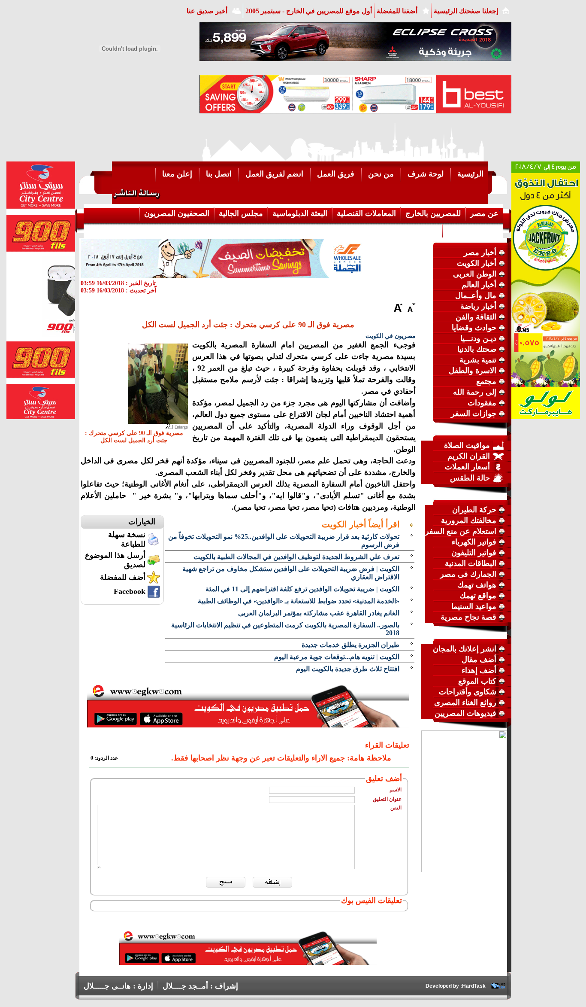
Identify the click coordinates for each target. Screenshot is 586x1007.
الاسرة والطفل (472, 370)
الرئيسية (470, 174)
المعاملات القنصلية (366, 213)
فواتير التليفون (473, 552)
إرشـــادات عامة (472, 229)
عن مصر (484, 213)
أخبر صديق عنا (207, 11)
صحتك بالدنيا (476, 349)
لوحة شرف (426, 174)
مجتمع (486, 381)
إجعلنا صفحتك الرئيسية (466, 11)
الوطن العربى (474, 274)
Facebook (129, 591)
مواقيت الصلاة (467, 445)
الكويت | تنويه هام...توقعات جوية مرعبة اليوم (336, 656)
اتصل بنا (219, 174)
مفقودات (482, 403)
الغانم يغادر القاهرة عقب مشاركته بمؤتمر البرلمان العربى (318, 613)
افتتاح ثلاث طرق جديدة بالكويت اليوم (347, 668)
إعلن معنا (177, 174)
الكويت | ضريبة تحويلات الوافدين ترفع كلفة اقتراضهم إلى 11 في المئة (302, 589)
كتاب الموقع (477, 681)
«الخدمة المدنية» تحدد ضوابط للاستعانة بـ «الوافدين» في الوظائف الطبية (298, 601)
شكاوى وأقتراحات (467, 692)
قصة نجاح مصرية (468, 617)
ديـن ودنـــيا (478, 338)
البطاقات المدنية (470, 563)
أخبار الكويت (476, 263)
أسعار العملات (467, 466)
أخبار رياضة (478, 306)
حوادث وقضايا (474, 327)
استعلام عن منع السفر (460, 531)
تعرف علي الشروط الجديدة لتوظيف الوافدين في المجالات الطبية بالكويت (296, 556)
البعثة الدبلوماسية (299, 213)
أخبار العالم (479, 284)
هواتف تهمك (476, 585)
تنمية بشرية (477, 360)
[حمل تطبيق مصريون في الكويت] (248, 962)
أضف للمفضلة (122, 577)
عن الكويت (420, 229)
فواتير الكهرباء (474, 542)
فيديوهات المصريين (465, 713)
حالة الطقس (470, 478)
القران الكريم (468, 456)
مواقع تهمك (477, 595)
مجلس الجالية (241, 213)
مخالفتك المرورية (468, 520)
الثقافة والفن (476, 317)
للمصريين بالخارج (433, 213)
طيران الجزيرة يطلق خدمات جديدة (350, 644)
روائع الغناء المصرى (465, 702)
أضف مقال (479, 659)
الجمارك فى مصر (468, 574)
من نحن (381, 174)
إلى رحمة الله (474, 392)
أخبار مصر (480, 252)
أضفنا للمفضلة (397, 11)
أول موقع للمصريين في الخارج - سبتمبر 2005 (308, 11)
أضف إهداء (479, 670)
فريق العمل (335, 174)
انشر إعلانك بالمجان (464, 649)
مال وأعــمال (475, 295)
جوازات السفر (473, 413)
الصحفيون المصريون (176, 213)
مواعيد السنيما (473, 606)
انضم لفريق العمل (274, 174)
